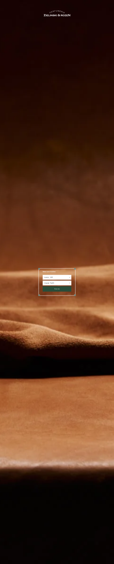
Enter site (57, 289)
